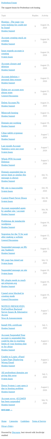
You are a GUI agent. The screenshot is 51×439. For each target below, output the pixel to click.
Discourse (16, 432)
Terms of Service (39, 421)
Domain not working (11, 122)
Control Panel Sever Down (14, 198)
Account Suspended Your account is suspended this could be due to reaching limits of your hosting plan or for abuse (14, 341)
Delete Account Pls (10, 102)
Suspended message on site (14, 270)
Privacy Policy (7, 426)
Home (4, 421)
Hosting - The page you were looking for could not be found (14, 24)
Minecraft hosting (9, 112)
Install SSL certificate (11, 325)
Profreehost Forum (9, 3)
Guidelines (25, 421)
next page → (6, 410)
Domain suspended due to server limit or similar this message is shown (13, 175)
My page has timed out (12, 260)
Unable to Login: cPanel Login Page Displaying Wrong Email (12, 359)
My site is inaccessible (12, 188)
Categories (13, 421)
